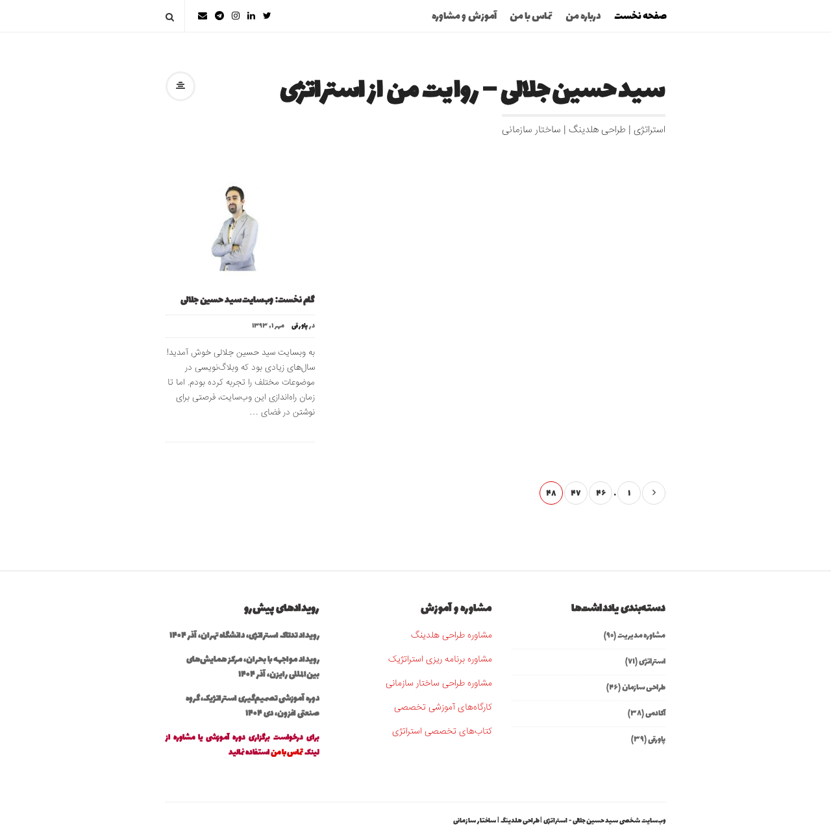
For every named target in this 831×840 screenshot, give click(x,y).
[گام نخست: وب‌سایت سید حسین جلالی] (240, 229)
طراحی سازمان (643, 687)
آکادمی (655, 713)
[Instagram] (236, 16)
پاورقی (299, 326)
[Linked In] (251, 16)
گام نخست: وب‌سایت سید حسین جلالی (247, 300)
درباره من (583, 16)
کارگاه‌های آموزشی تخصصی (443, 708)
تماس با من (531, 16)
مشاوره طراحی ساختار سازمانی (439, 684)
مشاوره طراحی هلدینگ (451, 636)
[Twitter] (267, 16)
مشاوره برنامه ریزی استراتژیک (440, 660)
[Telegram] (219, 16)
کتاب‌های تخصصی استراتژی (442, 732)
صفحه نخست (640, 16)
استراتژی (652, 661)
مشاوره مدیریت (641, 636)
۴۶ (601, 493)
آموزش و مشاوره (464, 16)
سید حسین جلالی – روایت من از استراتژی (472, 91)
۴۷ (576, 493)
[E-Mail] (202, 16)
